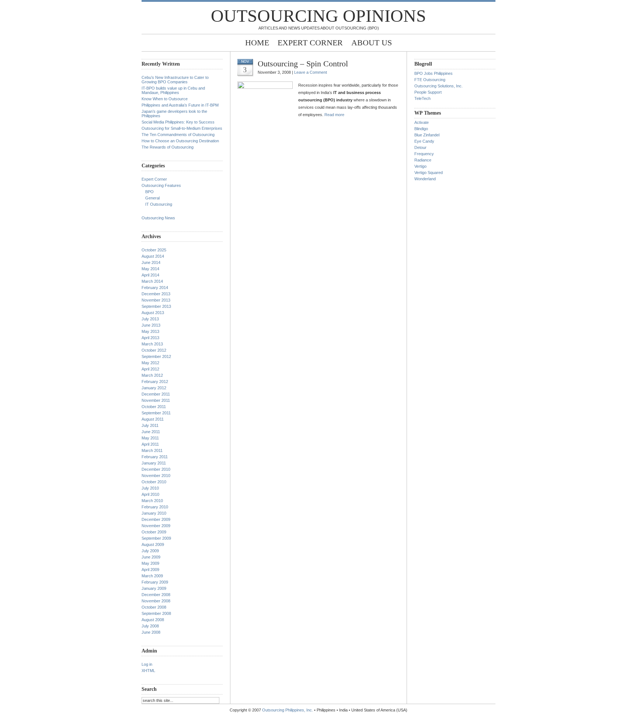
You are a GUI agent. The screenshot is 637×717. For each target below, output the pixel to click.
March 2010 (152, 500)
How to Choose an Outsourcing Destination (180, 141)
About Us (371, 42)
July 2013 (150, 319)
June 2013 (151, 325)
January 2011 (154, 463)
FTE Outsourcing (429, 79)
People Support (428, 92)
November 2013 (156, 300)
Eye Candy (424, 141)
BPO (149, 191)
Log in (147, 664)
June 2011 (151, 431)
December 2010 (156, 469)
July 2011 (150, 425)
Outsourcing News (158, 218)
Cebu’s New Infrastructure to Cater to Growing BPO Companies (175, 79)
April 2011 (150, 444)
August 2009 (153, 544)
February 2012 (155, 381)
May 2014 (150, 269)
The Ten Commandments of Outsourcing (178, 134)
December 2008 (156, 594)
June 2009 (151, 557)
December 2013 (156, 294)
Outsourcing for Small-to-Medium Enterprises (182, 128)
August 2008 (153, 619)
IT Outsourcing (158, 204)
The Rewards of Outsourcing (168, 147)
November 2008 (156, 601)
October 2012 (154, 350)
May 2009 (150, 563)
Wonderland (425, 179)
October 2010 (154, 482)
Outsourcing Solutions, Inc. (438, 86)
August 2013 (153, 312)
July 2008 (150, 626)
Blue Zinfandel (426, 135)
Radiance (422, 160)
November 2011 (156, 400)
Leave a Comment (310, 72)
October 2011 (154, 406)
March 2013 (152, 344)
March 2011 (152, 450)
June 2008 (151, 632)
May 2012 (150, 363)
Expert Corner (310, 42)
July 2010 (150, 488)
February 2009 (155, 582)
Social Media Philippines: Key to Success (178, 122)
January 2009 (154, 588)
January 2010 (154, 513)
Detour (420, 147)
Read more (334, 114)
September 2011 (156, 413)
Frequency (424, 154)
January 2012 (154, 388)
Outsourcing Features (161, 185)
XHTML (148, 670)
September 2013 (156, 306)
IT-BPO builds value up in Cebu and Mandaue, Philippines (173, 90)
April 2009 (150, 569)
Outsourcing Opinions (318, 15)
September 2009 (156, 538)
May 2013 (150, 331)
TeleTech (422, 98)
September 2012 (156, 356)
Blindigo (421, 128)
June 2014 (151, 262)
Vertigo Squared (428, 172)
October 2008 (154, 607)
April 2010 (150, 494)
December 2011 (156, 394)
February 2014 (155, 287)
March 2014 (152, 281)
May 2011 (150, 438)
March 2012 (152, 375)
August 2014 (153, 256)
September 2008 (156, 613)
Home (257, 42)
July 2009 (150, 551)
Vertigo (420, 166)
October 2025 (154, 250)
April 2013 (150, 337)
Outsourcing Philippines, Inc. (287, 710)
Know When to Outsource (165, 99)
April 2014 (150, 275)
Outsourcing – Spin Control (303, 63)
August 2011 (153, 419)
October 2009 (154, 532)
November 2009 (156, 525)
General (152, 198)
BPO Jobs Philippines (433, 73)
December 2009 (156, 519)
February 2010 (155, 507)
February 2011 (155, 457)
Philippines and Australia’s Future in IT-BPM (180, 105)
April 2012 (150, 369)
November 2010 (156, 475)
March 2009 (152, 576)
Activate (421, 122)
